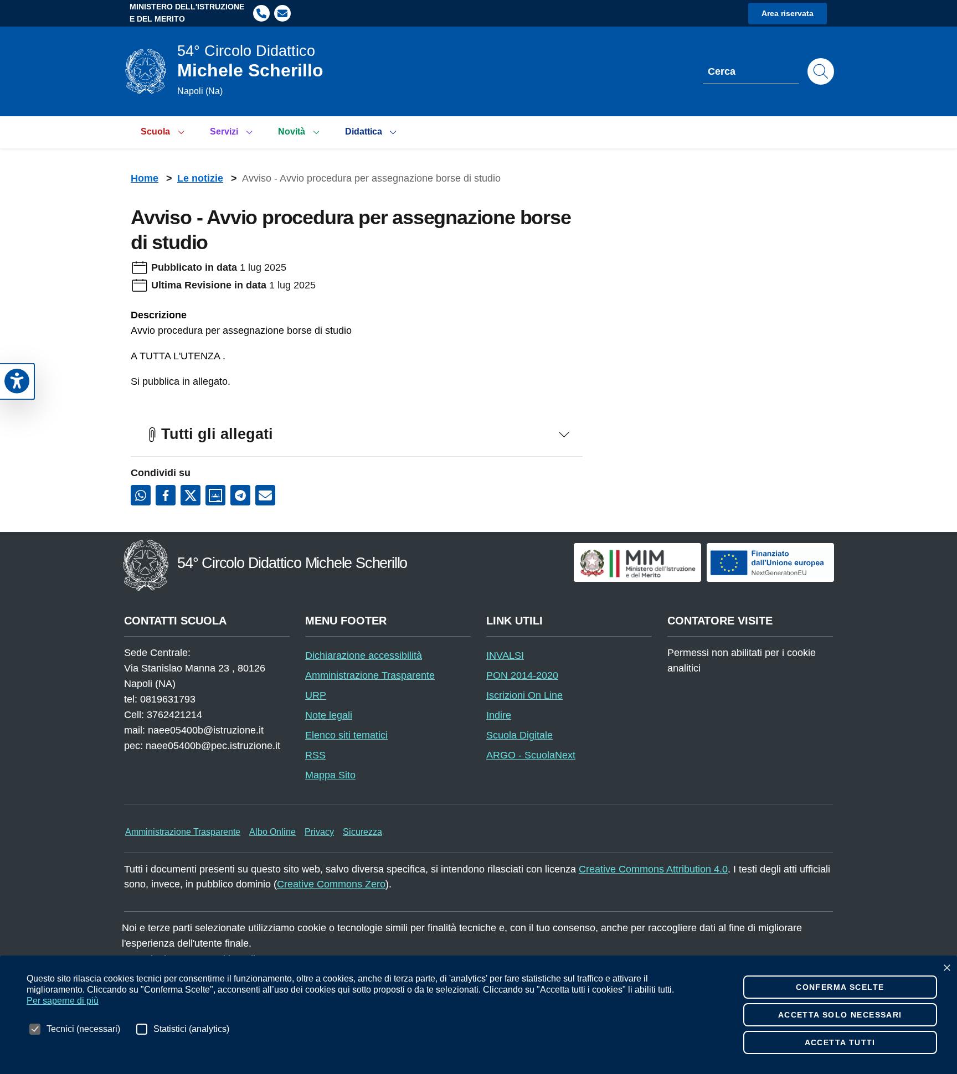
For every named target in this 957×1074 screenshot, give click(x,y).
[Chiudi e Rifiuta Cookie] (947, 968)
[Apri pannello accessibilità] (17, 381)
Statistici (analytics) (191, 1029)
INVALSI (505, 655)
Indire (498, 715)
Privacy (319, 832)
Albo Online (272, 832)
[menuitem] (164, 132)
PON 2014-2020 (522, 675)
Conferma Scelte (840, 987)
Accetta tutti (863, 1042)
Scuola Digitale (519, 735)
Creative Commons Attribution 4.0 (653, 869)
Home (144, 178)
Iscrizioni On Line (524, 695)
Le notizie (200, 178)
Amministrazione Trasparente (182, 832)
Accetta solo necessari (857, 1014)
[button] (261, 13)
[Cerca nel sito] (820, 71)
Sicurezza (362, 832)
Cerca (721, 71)
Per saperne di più (63, 1000)
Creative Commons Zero (331, 884)
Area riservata (788, 13)
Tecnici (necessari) (83, 1029)
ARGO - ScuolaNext (530, 755)
